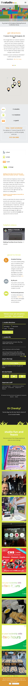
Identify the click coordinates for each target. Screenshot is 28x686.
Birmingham (7, 326)
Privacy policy (16, 683)
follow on (22, 356)
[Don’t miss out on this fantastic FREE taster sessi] (14, 637)
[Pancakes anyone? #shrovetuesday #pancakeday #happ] (14, 611)
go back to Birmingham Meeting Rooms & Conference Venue (14, 24)
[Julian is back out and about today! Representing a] (14, 509)
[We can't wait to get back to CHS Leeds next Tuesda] (14, 560)
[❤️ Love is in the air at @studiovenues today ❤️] (14, 663)
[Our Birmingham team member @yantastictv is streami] (14, 458)
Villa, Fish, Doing (17, 59)
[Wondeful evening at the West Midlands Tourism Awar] (14, 535)
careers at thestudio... (6, 386)
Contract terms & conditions (18, 386)
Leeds (5, 328)
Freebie (14, 363)
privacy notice (11, 387)
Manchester (15, 326)
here (22, 276)
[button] (9, 89)
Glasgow (12, 328)
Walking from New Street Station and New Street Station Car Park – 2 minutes (13, 174)
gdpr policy (4, 387)
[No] (26, 681)
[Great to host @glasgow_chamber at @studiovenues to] (14, 483)
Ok (10, 683)
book (7, 332)
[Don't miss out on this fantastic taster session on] (14, 586)
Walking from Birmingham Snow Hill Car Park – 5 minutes (13, 195)
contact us (19, 296)
